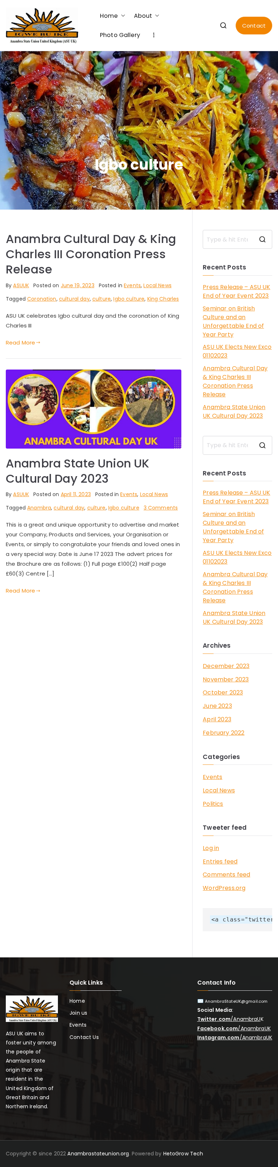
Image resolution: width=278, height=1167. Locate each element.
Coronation (41, 298)
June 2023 (217, 706)
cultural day (74, 298)
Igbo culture (128, 298)
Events (132, 285)
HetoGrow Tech (183, 1153)
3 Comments (161, 507)
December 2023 (226, 666)
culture (101, 298)
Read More (20, 342)
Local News (157, 285)
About (143, 16)
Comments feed (226, 874)
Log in (211, 848)
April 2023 (217, 719)
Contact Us (84, 1037)
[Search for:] (237, 239)
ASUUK (21, 285)
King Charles (163, 298)
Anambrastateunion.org (98, 1153)
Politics (213, 804)
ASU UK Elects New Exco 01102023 (237, 351)
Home (109, 16)
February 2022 (223, 733)
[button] (121, 16)
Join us (78, 1013)
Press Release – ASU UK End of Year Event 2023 (236, 291)
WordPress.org (224, 888)
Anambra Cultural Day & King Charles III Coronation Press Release (91, 254)
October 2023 (223, 692)
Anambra (39, 507)
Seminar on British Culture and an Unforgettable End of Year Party (233, 321)
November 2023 (226, 679)
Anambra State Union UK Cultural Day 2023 (77, 471)
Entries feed (220, 861)
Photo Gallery (120, 35)
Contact (254, 25)
